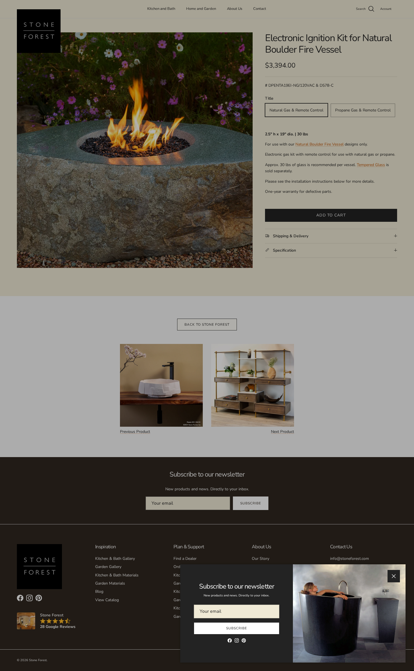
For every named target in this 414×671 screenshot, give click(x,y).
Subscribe (236, 628)
